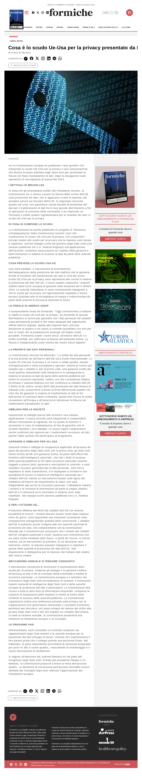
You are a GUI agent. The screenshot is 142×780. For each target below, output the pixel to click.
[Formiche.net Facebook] (33, 13)
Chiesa (49, 27)
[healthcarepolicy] (114, 749)
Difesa (60, 27)
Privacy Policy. (49, 766)
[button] (27, 19)
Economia (27, 27)
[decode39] (114, 740)
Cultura (126, 27)
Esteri (39, 27)
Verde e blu (89, 27)
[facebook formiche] (11, 765)
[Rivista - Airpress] (114, 731)
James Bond (73, 27)
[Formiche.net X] (38, 13)
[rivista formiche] (115, 387)
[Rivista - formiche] (114, 722)
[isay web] (127, 764)
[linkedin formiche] (25, 765)
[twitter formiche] (16, 765)
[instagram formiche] (20, 765)
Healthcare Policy (108, 27)
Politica (14, 27)
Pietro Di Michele (21, 53)
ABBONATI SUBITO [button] (115, 239)
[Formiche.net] (129, 12)
